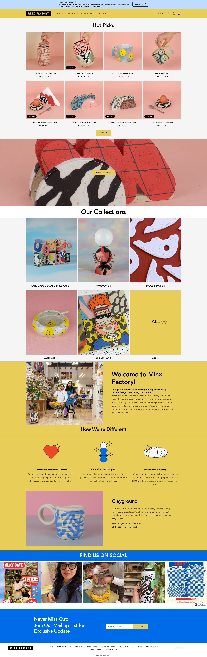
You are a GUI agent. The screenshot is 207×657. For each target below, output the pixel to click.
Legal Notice (137, 646)
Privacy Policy (124, 646)
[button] (59, 13)
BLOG (113, 646)
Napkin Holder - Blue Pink (84, 122)
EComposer (107, 655)
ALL (154, 358)
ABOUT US (104, 646)
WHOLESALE (91, 646)
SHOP (51, 646)
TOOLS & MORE (154, 286)
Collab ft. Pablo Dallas (45, 73)
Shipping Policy (96, 649)
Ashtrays (50, 358)
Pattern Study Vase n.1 (84, 73)
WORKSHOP (61, 646)
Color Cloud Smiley (162, 73)
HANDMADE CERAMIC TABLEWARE (50, 286)
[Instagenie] (201, 605)
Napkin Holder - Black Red (44, 122)
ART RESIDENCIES (76, 646)
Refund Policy (111, 649)
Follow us (179, 648)
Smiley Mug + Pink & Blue (123, 73)
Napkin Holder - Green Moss (123, 122)
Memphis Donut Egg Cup (162, 122)
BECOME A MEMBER (103, 172)
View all (103, 133)
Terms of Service (151, 646)
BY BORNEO (102, 358)
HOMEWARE (102, 286)
